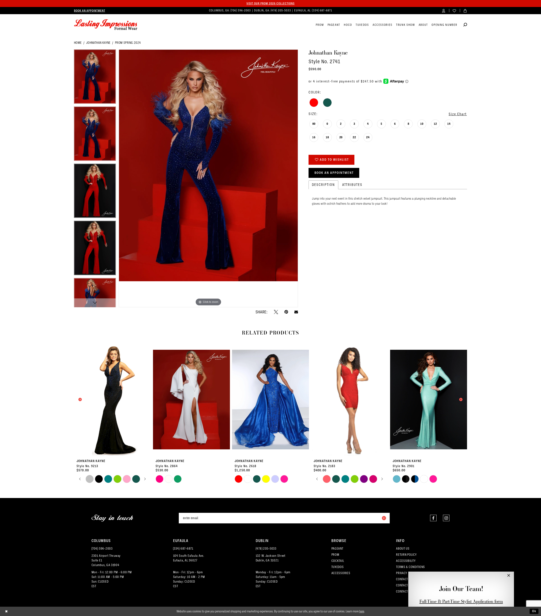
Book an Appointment (334, 173)
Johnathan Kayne (98, 42)
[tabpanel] (95, 78)
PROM (335, 554)
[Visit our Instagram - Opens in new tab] (446, 518)
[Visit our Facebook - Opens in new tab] (433, 518)
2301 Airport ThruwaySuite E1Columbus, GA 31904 (106, 560)
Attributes (352, 185)
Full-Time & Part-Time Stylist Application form (461, 601)
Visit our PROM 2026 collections (270, 3)
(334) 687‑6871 (322, 10)
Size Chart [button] (458, 114)
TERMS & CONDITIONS (410, 567)
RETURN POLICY (406, 554)
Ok (534, 611)
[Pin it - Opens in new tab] (286, 312)
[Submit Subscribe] (384, 518)
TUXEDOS (337, 567)
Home (78, 42)
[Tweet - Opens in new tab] (276, 312)
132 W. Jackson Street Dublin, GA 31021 (271, 558)
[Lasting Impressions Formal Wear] (105, 24)
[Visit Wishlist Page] (454, 10)
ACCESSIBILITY (406, 560)
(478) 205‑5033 (281, 10)
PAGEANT (337, 548)
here (361, 611)
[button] (443, 10)
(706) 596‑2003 (241, 10)
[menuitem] (89, 10)
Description (323, 185)
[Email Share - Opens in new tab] (296, 312)
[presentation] (112, 399)
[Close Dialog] (6, 611)
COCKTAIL (337, 560)
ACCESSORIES (340, 573)
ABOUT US (403, 548)
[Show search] (465, 25)
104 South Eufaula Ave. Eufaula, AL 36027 (188, 558)
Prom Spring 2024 (128, 42)
